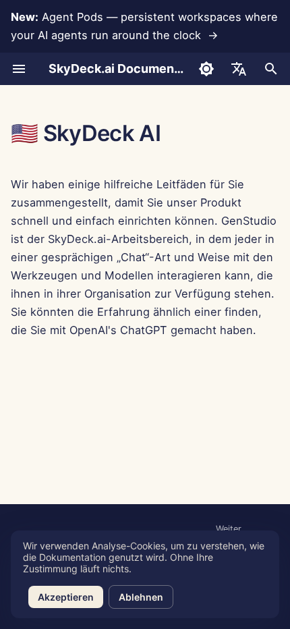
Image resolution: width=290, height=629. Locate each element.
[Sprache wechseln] (238, 68)
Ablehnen (141, 597)
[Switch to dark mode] (206, 68)
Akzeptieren (66, 597)
